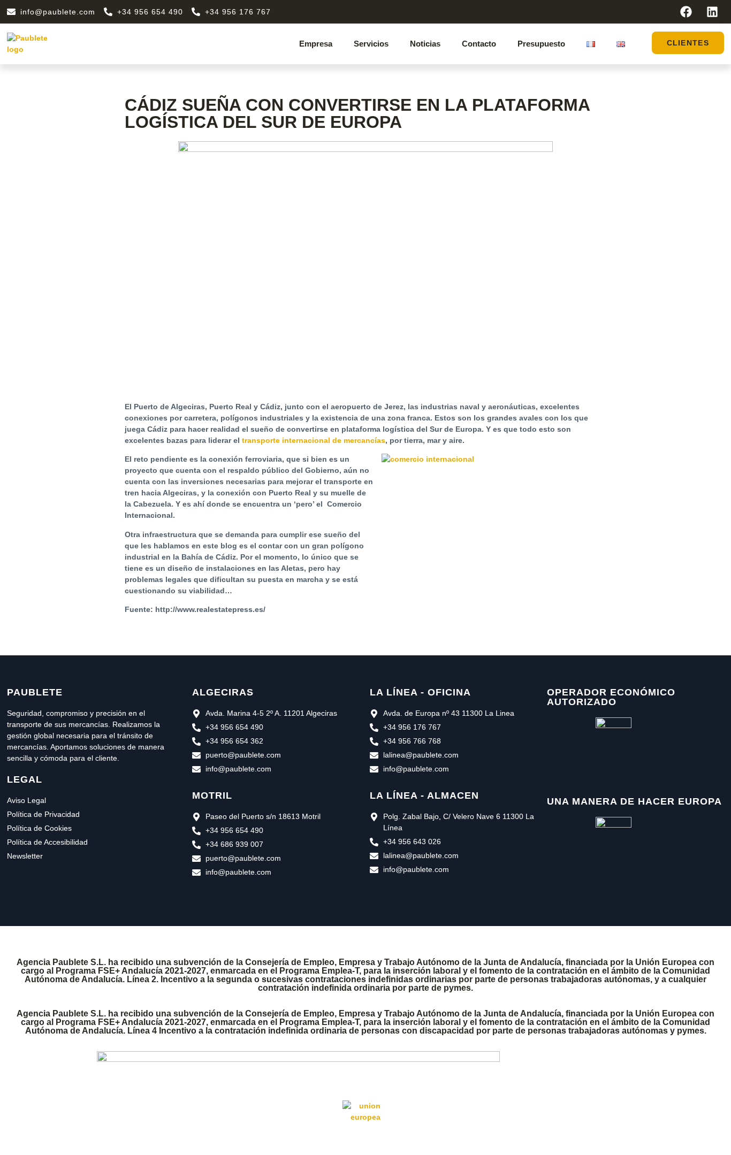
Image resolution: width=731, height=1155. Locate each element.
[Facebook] (686, 12)
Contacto (479, 43)
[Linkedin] (712, 12)
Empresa (315, 43)
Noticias (425, 43)
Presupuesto (541, 43)
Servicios (371, 43)
